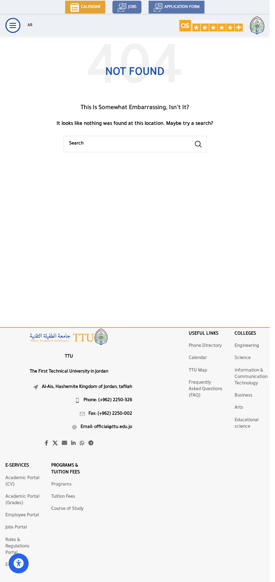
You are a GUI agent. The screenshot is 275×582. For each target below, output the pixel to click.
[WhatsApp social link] (82, 443)
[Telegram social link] (91, 443)
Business (243, 395)
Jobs (132, 7)
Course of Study (67, 509)
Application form (181, 7)
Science (243, 358)
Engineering (247, 346)
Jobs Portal (16, 527)
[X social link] (55, 443)
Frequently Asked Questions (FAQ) (205, 389)
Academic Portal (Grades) (22, 500)
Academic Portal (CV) (22, 481)
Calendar (90, 7)
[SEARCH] (198, 144)
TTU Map (198, 370)
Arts (239, 407)
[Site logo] (211, 25)
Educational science (247, 423)
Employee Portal (22, 515)
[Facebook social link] (46, 443)
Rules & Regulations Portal (17, 547)
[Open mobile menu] (13, 25)
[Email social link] (64, 443)
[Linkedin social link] (73, 443)
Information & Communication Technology (251, 377)
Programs (61, 484)
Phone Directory (205, 346)
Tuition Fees (63, 496)
